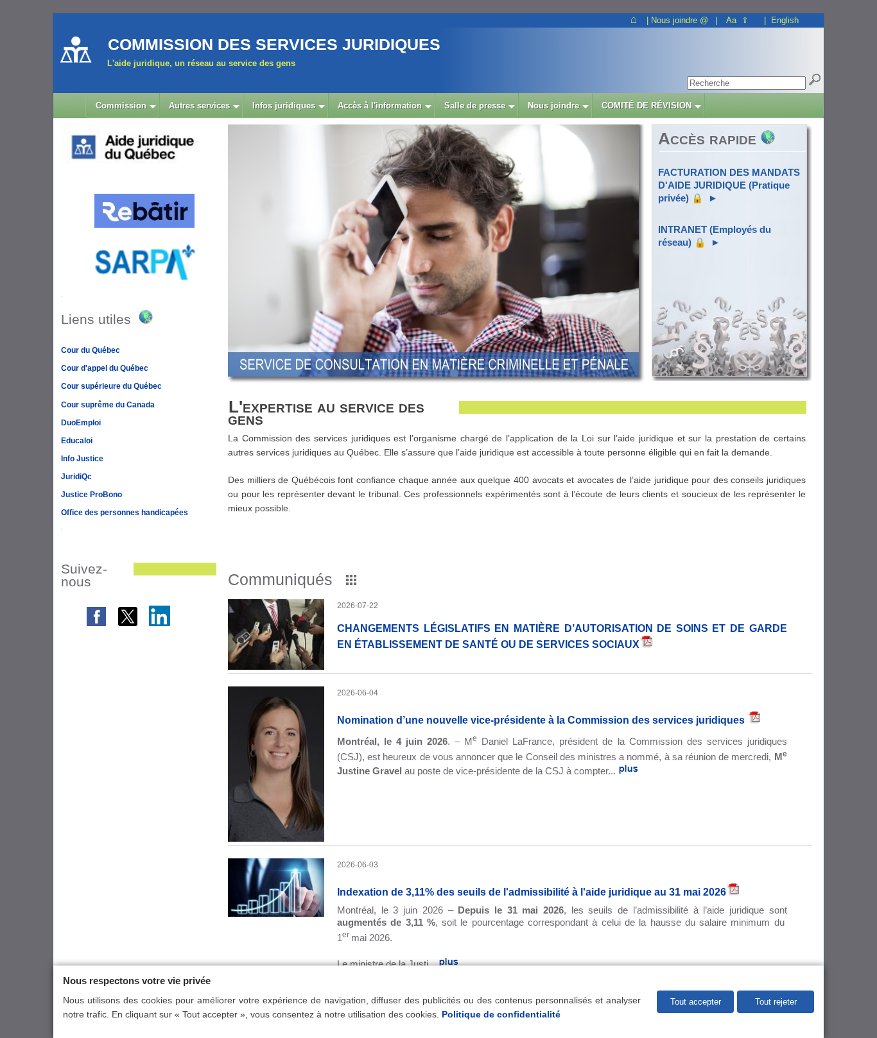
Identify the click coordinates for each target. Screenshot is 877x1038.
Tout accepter (695, 1002)
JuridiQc (76, 476)
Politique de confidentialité (501, 1014)
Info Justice (82, 458)
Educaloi (76, 440)
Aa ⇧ (737, 20)
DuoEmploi (81, 422)
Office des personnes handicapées (124, 512)
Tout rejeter (776, 1002)
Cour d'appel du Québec (104, 368)
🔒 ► (729, 185)
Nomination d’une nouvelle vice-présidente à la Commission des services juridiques (542, 720)
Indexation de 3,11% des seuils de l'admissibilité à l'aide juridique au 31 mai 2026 (531, 892)
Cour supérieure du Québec (111, 386)
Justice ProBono (91, 494)
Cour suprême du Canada (108, 404)
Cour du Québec (90, 350)
